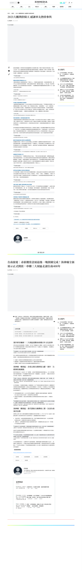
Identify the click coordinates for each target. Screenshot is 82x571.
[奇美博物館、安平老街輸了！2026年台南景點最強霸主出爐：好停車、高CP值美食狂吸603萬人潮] (21, 498)
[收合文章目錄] (33, 328)
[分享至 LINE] (9, 71)
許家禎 (10, 270)
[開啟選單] (72, 3)
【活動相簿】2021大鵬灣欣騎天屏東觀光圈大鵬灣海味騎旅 (26, 219)
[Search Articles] (18, 3)
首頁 (9, 13)
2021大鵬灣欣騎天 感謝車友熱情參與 (25, 13)
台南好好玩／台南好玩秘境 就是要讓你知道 (38, 487)
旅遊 (13, 13)
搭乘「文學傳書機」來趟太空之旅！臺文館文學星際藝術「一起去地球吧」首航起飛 (39, 505)
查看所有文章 (27, 240)
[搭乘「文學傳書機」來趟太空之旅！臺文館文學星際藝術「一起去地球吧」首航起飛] (21, 507)
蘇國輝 (10, 20)
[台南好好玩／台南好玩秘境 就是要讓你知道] (21, 490)
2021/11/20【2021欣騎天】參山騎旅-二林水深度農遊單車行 (26, 224)
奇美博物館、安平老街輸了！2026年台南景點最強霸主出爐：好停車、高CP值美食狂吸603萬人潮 (39, 496)
